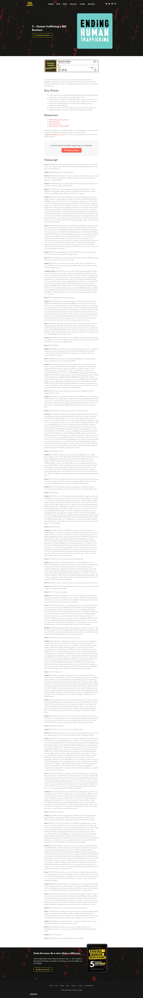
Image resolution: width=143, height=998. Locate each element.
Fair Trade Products (54, 122)
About (67, 985)
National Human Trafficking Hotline (59, 126)
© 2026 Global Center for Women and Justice (71, 990)
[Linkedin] (112, 3)
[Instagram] (106, 3)
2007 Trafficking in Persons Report (59, 120)
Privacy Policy (34, 994)
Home (51, 985)
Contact (81, 985)
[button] (115, 4)
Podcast (62, 985)
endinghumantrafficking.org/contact (54, 134)
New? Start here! (89, 985)
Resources (73, 985)
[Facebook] (109, 3)
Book (56, 985)
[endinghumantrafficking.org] (30, 4)
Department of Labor (55, 124)
